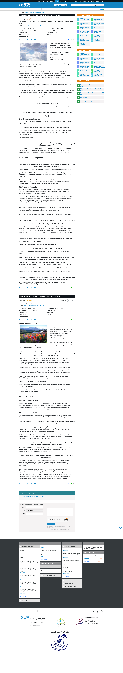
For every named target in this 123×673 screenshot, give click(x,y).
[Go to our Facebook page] (93, 611)
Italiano (80, 1)
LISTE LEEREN (100, 561)
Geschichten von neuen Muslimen (84, 32)
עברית (102, 1)
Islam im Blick (46, 9)
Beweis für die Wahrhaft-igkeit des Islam (85, 19)
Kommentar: (50, 507)
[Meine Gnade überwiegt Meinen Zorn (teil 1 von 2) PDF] (31, 39)
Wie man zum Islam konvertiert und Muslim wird (91, 89)
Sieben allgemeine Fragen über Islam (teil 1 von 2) (92, 101)
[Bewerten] (20, 39)
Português (67, 1)
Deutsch (57, 1)
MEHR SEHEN (23, 596)
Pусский (61, 1)
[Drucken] (27, 39)
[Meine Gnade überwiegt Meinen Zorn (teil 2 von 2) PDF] (31, 319)
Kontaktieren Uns (94, 9)
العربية (43, 1)
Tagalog (84, 1)
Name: (23, 507)
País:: (24, 510)
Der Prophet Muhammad (97, 36)
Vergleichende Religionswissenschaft (99, 67)
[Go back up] (120, 528)
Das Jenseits (97, 27)
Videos (37, 9)
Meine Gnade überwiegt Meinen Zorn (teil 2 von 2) (33, 499)
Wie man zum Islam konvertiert (99, 24)
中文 (72, 1)
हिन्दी (88, 1)
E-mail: (23, 513)
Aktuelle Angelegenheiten (84, 40)
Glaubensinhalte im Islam (33, 25)
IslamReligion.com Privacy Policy (61, 610)
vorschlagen (51, 524)
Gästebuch (55, 9)
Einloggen (50, 5)
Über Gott (42, 25)
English (38, 1)
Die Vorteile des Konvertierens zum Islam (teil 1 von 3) (92, 93)
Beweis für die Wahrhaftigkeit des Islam (84, 54)
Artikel (30, 9)
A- (68, 19)
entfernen (101, 558)
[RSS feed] (102, 611)
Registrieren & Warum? (60, 5)
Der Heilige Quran (84, 35)
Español (47, 1)
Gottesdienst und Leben (84, 28)
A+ (72, 19)
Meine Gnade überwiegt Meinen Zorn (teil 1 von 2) (33, 496)
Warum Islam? (83, 97)
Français (51, 1)
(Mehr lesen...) (23, 558)
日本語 (76, 1)
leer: (21, 25)
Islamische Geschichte (97, 40)
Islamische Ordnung (82, 44)
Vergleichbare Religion (97, 32)
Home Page (23, 9)
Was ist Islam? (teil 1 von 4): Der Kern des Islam (90, 85)
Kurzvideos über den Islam (98, 75)
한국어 (97, 1)
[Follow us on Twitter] (98, 611)
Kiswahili (92, 1)
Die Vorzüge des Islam (98, 20)
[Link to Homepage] (24, 5)
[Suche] (92, 5)
